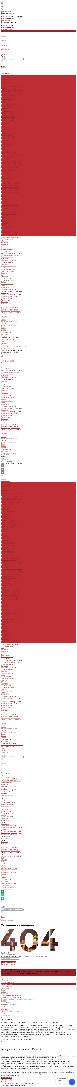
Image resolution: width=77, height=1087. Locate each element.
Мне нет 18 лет (6, 1080)
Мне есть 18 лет (7, 1077)
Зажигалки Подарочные (9, 307)
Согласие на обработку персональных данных (17, 999)
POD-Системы (6, 251)
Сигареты (4, 277)
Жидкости (4, 259)
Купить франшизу (7, 339)
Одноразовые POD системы (11, 255)
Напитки (4, 330)
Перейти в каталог (7, 18)
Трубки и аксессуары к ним (11, 295)
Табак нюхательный (8, 269)
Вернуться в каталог (8, 964)
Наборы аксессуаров (8, 289)
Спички (3, 327)
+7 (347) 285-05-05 (7, 887)
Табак (3, 268)
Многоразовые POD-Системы (11, 253)
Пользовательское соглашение (12, 338)
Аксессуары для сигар (9, 298)
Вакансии (4, 343)
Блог (2, 341)
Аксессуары (5, 287)
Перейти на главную (8, 962)
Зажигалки (4, 302)
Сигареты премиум (7, 271)
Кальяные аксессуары (8, 266)
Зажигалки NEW (7, 304)
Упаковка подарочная (9, 321)
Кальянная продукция (9, 260)
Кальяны (4, 264)
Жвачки (3, 329)
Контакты (4, 345)
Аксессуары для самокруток (11, 296)
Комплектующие (7, 257)
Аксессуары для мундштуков (11, 291)
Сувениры (4, 293)
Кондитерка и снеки (8, 336)
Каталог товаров (7, 250)
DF (2, 275)
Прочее (3, 320)
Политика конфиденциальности (12, 997)
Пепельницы (5, 300)
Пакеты (3, 323)
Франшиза (4, 994)
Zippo (3, 305)
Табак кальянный (7, 262)
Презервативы (6, 332)
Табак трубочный (7, 278)
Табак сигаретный (7, 280)
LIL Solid (4, 316)
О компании (5, 248)
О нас (3, 990)
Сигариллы (5, 273)
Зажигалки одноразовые (10, 309)
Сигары (3, 282)
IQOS (3, 318)
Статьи (3, 992)
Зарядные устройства (9, 325)
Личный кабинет (7, 889)
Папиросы (4, 286)
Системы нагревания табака (11, 313)
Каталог (3, 1001)
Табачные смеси (7, 284)
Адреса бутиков (8, 885)
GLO (2, 314)
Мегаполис (5, 334)
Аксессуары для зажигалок (10, 311)
